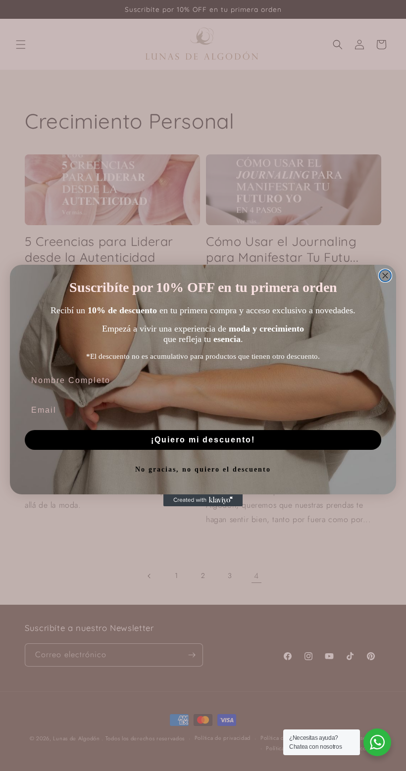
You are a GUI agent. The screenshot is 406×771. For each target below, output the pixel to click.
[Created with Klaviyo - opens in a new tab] (203, 500)
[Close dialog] (385, 276)
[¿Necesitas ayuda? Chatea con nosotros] (377, 742)
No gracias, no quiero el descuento (203, 469)
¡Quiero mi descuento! (203, 439)
